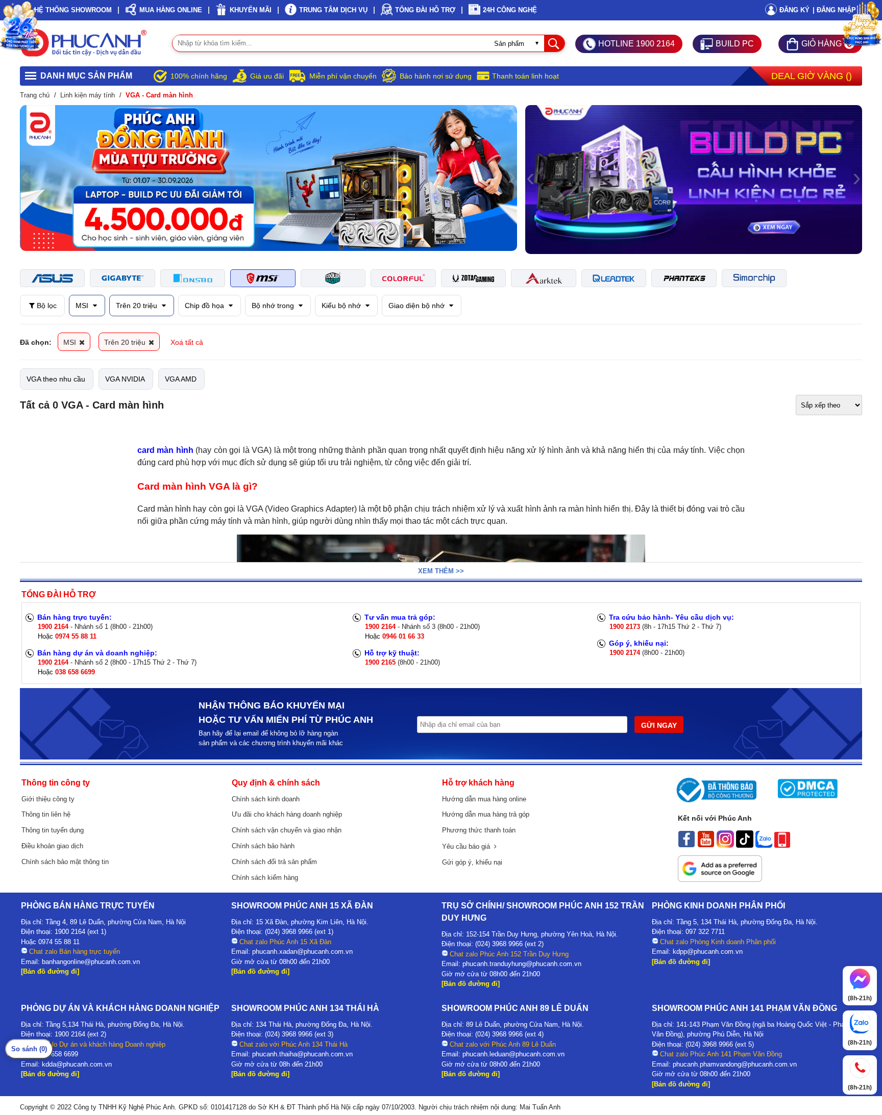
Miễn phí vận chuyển (343, 76)
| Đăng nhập (834, 10)
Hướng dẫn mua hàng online (484, 799)
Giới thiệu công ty (48, 799)
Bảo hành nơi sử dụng (436, 76)
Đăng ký (794, 10)
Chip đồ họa (205, 305)
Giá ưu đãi (267, 76)
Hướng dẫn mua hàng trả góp (485, 814)
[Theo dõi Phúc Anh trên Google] (720, 879)
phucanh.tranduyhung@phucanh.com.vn (521, 964)
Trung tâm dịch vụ (333, 10)
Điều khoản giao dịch (52, 846)
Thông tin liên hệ (45, 814)
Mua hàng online (170, 10)
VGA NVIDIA (125, 379)
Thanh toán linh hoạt (525, 76)
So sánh (29, 1049)
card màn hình (165, 450)
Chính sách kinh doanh (266, 799)
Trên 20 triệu (137, 305)
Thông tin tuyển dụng (52, 830)
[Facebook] (686, 845)
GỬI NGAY (659, 725)
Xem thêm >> (441, 571)
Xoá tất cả (186, 342)
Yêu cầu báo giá (468, 846)
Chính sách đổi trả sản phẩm (274, 862)
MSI (83, 305)
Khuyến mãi (251, 10)
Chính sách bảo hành (263, 846)
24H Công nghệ (510, 10)
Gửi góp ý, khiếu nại (472, 862)
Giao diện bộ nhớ (417, 305)
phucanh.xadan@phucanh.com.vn (302, 951)
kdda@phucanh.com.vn (77, 1064)
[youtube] (706, 845)
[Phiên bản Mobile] (782, 845)
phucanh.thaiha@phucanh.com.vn (302, 1054)
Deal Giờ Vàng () (811, 76)
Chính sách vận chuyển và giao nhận (286, 830)
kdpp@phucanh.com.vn (708, 951)
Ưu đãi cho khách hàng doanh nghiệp (287, 814)
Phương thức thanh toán (479, 830)
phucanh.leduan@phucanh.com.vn (513, 1054)
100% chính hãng (198, 76)
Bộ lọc (46, 305)
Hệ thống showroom (73, 10)
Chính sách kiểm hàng (265, 877)
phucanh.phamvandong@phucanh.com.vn (735, 1064)
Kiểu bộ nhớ (342, 305)
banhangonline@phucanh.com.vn (91, 962)
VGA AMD (181, 379)
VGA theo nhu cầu (56, 379)
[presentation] (25, 178)
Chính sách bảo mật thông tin (65, 862)
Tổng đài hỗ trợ (425, 10)
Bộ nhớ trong (274, 305)
